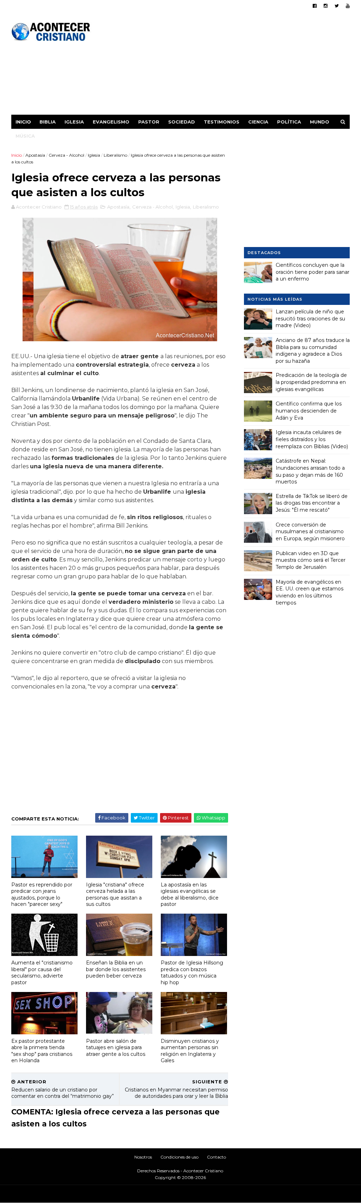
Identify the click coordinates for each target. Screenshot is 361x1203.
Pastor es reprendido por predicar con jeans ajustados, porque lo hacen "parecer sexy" (41, 895)
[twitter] (337, 6)
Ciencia (258, 122)
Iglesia (74, 122)
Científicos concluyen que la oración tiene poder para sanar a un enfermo (312, 272)
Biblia (47, 122)
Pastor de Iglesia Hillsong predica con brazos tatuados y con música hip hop (192, 973)
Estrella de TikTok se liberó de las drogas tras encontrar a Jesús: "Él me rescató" (312, 503)
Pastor (148, 122)
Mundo (319, 122)
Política (289, 122)
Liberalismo (115, 155)
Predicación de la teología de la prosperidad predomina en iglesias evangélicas (311, 382)
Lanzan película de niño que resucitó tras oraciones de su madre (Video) (310, 318)
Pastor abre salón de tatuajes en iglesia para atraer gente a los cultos (115, 1047)
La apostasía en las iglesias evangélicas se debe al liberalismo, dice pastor (190, 895)
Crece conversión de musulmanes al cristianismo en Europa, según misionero (310, 532)
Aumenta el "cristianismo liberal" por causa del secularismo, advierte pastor (42, 973)
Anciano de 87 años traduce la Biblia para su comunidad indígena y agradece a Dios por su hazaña (313, 350)
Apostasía (35, 155)
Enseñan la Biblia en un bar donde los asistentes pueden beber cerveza (116, 969)
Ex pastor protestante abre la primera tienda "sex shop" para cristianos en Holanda (41, 1051)
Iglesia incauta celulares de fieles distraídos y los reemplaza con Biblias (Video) (312, 439)
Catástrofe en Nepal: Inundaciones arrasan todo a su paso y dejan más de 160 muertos (310, 471)
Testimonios (221, 122)
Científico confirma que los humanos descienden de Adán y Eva (309, 411)
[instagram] (326, 6)
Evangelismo (111, 122)
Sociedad (181, 122)
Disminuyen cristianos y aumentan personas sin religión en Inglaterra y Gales (190, 1051)
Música (25, 136)
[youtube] (348, 6)
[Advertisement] (221, 65)
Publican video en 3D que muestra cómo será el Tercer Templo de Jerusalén (310, 560)
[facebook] (315, 6)
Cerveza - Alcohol (66, 155)
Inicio (23, 122)
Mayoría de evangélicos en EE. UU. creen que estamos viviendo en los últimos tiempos (309, 592)
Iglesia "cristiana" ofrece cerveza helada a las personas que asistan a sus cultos (115, 895)
